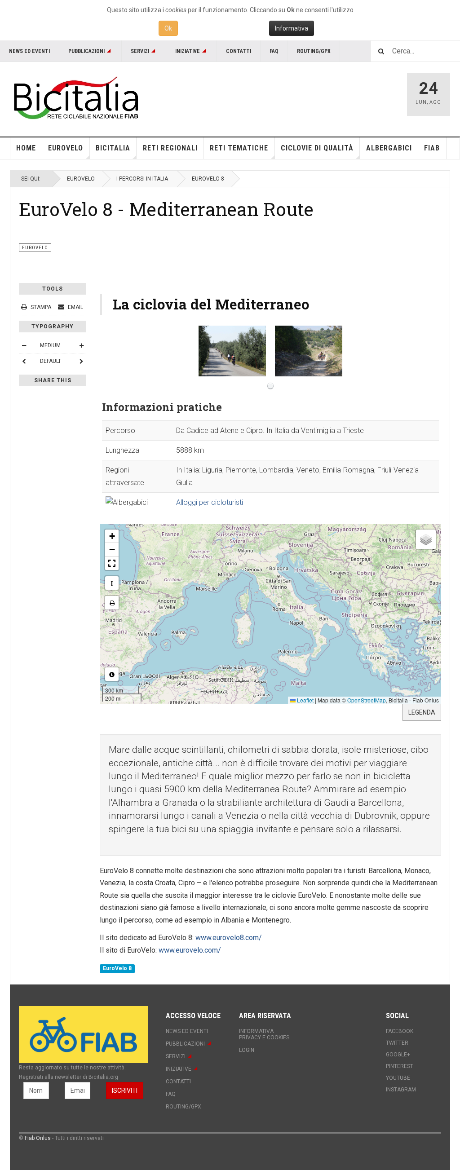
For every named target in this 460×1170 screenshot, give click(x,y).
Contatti (238, 51)
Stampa (41, 307)
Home (26, 148)
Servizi (140, 51)
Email (74, 307)
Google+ (398, 1054)
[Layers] (426, 539)
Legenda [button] (421, 712)
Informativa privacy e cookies (264, 1034)
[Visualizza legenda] (112, 674)
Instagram (401, 1089)
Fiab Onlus (38, 1138)
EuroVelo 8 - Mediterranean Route (166, 209)
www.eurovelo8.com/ (228, 937)
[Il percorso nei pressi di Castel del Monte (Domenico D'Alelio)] (308, 351)
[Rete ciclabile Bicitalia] (75, 98)
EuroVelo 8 (117, 968)
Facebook (399, 1031)
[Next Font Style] (81, 361)
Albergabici (389, 148)
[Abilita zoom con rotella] (112, 583)
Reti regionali (170, 148)
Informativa (291, 28)
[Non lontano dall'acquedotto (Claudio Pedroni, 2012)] (232, 351)
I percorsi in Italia (142, 179)
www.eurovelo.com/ (190, 950)
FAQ (274, 51)
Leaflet (305, 700)
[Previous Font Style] (24, 361)
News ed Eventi (29, 51)
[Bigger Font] (81, 345)
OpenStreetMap (366, 700)
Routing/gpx (314, 51)
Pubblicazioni (86, 51)
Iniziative (187, 51)
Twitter (397, 1043)
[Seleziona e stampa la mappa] (112, 602)
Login (246, 1050)
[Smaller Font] (24, 345)
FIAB (432, 148)
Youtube (398, 1078)
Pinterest (399, 1066)
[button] (112, 536)
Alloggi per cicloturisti (209, 502)
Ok (168, 28)
